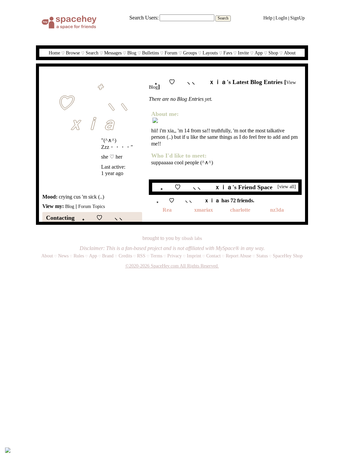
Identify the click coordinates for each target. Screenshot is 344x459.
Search (223, 18)
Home (54, 52)
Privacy (174, 255)
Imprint (194, 255)
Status (262, 255)
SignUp (297, 17)
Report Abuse (238, 255)
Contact (213, 255)
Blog (131, 52)
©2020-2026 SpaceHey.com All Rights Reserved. (172, 265)
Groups (190, 52)
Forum (171, 52)
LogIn (281, 17)
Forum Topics (91, 206)
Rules (79, 255)
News (63, 255)
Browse (73, 52)
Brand (108, 255)
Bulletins (150, 52)
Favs (227, 52)
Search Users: (144, 17)
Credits (125, 255)
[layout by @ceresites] (7, 451)
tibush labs (192, 238)
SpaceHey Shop (288, 255)
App (259, 52)
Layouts (210, 52)
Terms (156, 255)
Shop (273, 52)
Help (267, 17)
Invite (243, 52)
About (290, 52)
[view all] (286, 186)
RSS (141, 255)
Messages (113, 52)
